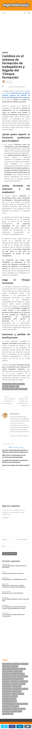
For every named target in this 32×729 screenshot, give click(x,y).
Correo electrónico (22, 539)
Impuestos (7, 686)
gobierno (5, 386)
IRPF (24, 689)
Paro (17, 386)
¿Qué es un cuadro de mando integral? (16, 465)
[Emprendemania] (16, 5)
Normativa (17, 691)
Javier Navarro (9, 82)
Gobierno (14, 681)
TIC (15, 708)
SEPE (16, 389)
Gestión (6, 681)
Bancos (16, 664)
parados (12, 386)
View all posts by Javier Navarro (20, 436)
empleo (15, 384)
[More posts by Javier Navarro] (3, 82)
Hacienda (23, 681)
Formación (21, 384)
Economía (18, 671)
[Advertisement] (16, 33)
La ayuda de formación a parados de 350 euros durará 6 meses (15, 461)
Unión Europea (16, 711)
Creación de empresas (10, 669)
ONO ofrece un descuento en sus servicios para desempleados (13, 456)
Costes (15, 666)
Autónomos (7, 664)
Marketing (7, 691)
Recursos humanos (8, 389)
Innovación (7, 689)
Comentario (5, 517)
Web (3, 546)
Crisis (22, 669)
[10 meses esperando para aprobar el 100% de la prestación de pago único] (16, 447)
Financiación (5, 52)
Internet (16, 689)
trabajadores (23, 389)
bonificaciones (7, 384)
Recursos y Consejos (9, 701)
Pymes (6, 696)
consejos (6, 666)
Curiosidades (7, 671)
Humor (14, 684)
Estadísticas (22, 676)
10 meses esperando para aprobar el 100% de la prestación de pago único (15, 451)
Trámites (6, 711)
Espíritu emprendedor (17, 674)
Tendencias (14, 706)
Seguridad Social (8, 703)
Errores (6, 674)
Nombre (4, 539)
